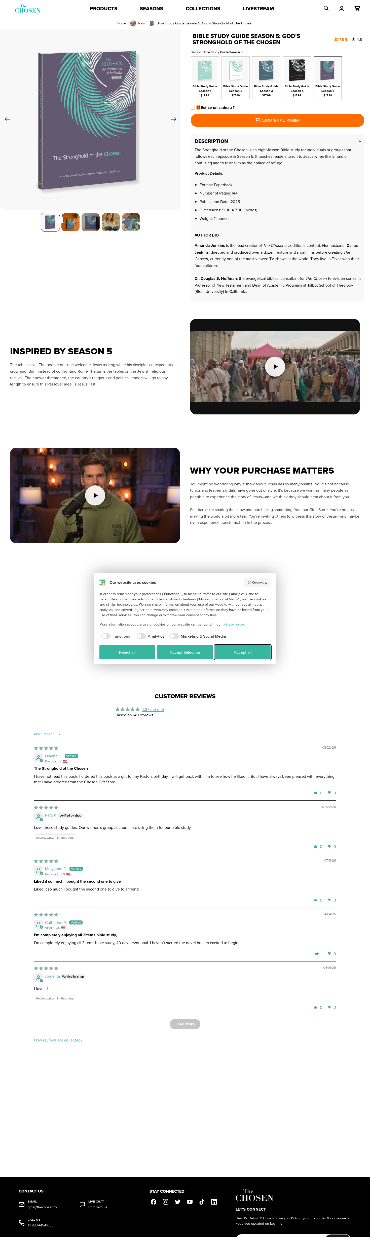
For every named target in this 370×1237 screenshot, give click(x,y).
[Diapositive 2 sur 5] (70, 222)
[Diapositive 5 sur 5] (131, 222)
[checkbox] (115, 636)
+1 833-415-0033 (41, 1225)
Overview (259, 582)
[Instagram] (166, 1202)
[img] (46, 748)
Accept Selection (185, 652)
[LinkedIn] (214, 1202)
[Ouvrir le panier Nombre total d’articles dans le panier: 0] (357, 8)
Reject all (127, 652)
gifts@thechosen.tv (42, 1207)
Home (121, 23)
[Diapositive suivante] (175, 120)
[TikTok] (202, 1202)
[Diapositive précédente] (5, 120)
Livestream (258, 8)
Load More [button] (185, 1024)
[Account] (341, 8)
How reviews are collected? (58, 1040)
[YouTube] (190, 1202)
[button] (316, 792)
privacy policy (233, 624)
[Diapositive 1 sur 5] (50, 222)
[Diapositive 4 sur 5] (111, 222)
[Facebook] (154, 1202)
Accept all (243, 652)
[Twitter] (178, 1202)
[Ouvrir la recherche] (326, 8)
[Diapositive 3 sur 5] (91, 222)
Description (211, 141)
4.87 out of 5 (153, 709)
